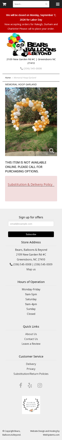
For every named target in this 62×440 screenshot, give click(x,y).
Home (8, 77)
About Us (31, 334)
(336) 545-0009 (43, 264)
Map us (31, 269)
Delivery (31, 364)
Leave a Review (31, 344)
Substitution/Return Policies (31, 374)
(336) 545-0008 (32, 68)
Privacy (31, 369)
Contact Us (31, 339)
